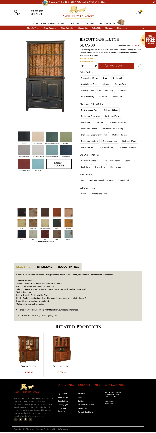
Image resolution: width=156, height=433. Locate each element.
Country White (87, 90)
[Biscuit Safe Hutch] (45, 75)
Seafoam (103, 96)
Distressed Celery (89, 128)
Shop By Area (30, 35)
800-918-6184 (37, 14)
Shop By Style (63, 401)
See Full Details (86, 58)
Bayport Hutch (61, 366)
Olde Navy (122, 90)
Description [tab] (24, 266)
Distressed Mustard (89, 141)
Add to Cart (116, 66)
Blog (80, 397)
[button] (63, 23)
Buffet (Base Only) (99, 193)
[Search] (152, 28)
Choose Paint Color (89, 78)
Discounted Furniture (86, 405)
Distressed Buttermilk (117, 122)
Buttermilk (117, 78)
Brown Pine (100, 167)
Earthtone (85, 167)
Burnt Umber (116, 167)
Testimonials (83, 408)
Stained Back (123, 180)
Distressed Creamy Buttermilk (94, 135)
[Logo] (78, 12)
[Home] (19, 35)
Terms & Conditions (85, 412)
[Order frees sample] (148, 40)
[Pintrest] (25, 419)
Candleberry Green (89, 84)
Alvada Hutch (29, 366)
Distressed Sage (106, 147)
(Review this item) (87, 61)
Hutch (83, 193)
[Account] (135, 12)
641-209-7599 (37, 11)
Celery (106, 84)
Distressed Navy (110, 141)
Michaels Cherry (112, 160)
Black (105, 78)
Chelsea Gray (120, 84)
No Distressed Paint (89, 110)
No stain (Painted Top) (90, 160)
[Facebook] (16, 419)
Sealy (127, 160)
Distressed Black (110, 110)
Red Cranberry (87, 96)
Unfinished (117, 96)
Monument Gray (106, 90)
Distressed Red (87, 147)
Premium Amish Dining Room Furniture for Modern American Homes (66, 35)
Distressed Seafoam (127, 147)
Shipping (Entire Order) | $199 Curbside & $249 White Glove (78, 2)
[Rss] (30, 419)
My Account (62, 394)
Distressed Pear (129, 141)
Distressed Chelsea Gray (112, 128)
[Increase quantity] (95, 66)
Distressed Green (119, 135)
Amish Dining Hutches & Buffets (109, 35)
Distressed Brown (113, 116)
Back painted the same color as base (97, 180)
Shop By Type (63, 405)
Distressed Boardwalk (90, 116)
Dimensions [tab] (44, 266)
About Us (81, 394)
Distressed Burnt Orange (92, 122)
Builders (81, 401)
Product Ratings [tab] (68, 266)
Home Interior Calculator (63, 409)
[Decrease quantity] (82, 66)
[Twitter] (20, 419)
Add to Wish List (139, 66)
